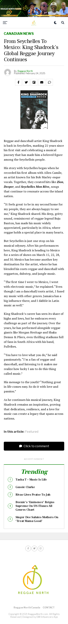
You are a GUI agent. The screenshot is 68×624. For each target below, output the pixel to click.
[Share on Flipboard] (34, 82)
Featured (31, 431)
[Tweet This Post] (26, 82)
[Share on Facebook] (18, 82)
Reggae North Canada (27, 607)
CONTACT (49, 607)
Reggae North (25, 71)
